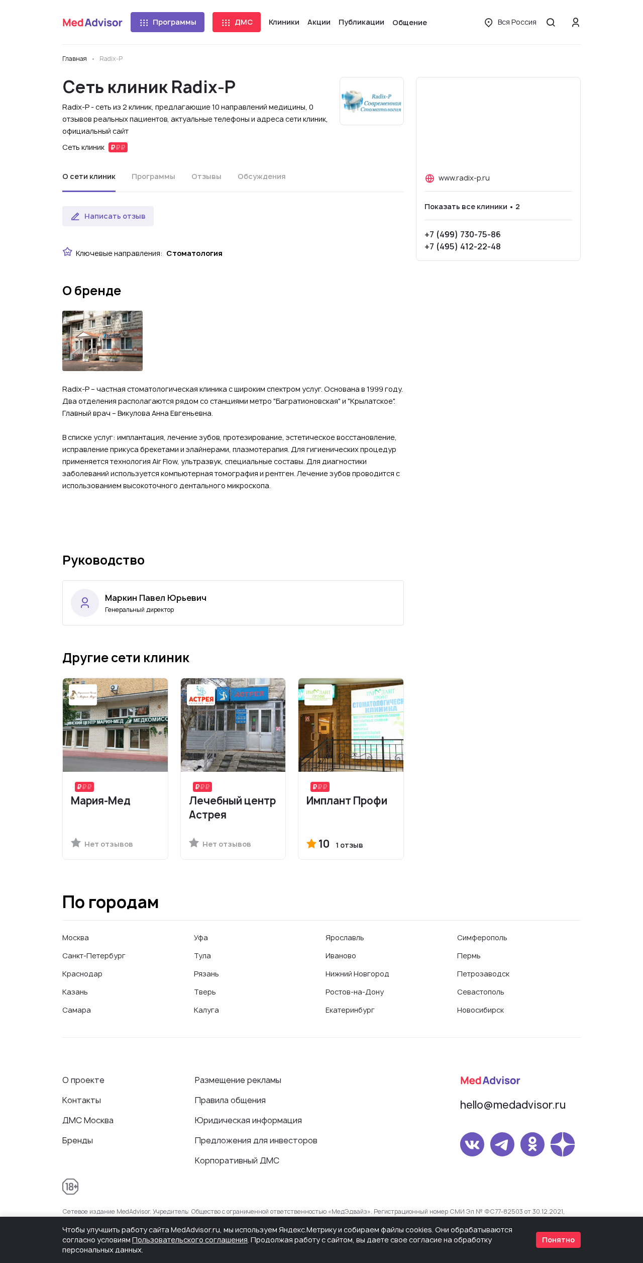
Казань (75, 992)
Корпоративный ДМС (237, 1160)
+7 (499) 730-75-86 (462, 234)
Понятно (558, 1239)
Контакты (81, 1100)
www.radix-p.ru (464, 178)
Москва (75, 937)
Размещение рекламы (238, 1080)
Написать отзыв (115, 216)
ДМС (244, 22)
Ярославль (345, 937)
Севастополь (480, 992)
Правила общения (230, 1100)
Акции (319, 22)
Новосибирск (480, 1010)
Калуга (206, 1010)
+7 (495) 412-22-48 (462, 246)
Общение (409, 22)
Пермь (469, 955)
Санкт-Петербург (94, 955)
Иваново (341, 955)
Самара (76, 1010)
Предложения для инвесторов (256, 1140)
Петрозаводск (483, 973)
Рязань (206, 973)
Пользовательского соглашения (190, 1239)
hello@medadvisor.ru (513, 1105)
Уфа (201, 937)
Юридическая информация (248, 1120)
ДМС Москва (88, 1120)
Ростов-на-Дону (355, 992)
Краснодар (82, 973)
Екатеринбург (350, 1010)
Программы (174, 22)
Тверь (205, 992)
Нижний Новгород (357, 973)
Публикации (361, 22)
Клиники (284, 22)
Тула (202, 955)
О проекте (83, 1080)
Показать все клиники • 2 (472, 206)
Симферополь (482, 937)
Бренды (77, 1140)
